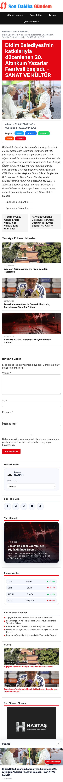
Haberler (6, 31)
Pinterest (20, 138)
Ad (4, 400)
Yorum (6, 373)
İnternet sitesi (9, 423)
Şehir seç (12, 480)
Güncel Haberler (15, 15)
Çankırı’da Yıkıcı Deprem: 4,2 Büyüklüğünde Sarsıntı (29, 626)
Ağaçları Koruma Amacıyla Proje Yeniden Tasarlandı (29, 617)
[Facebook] (7, 506)
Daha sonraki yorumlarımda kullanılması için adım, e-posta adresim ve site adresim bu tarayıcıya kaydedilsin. (31, 442)
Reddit (9, 138)
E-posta (7, 412)
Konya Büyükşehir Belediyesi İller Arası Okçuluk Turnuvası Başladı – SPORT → (43, 221)
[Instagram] (24, 506)
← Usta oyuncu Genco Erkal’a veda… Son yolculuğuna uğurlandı (12, 222)
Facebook (31, 133)
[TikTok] (40, 506)
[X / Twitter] (15, 506)
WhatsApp (44, 133)
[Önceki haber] (47, 526)
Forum (52, 15)
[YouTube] (32, 506)
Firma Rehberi (36, 15)
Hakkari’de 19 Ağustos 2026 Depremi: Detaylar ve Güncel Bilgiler (32, 630)
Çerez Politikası (31, 21)
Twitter (19, 133)
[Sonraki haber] (54, 526)
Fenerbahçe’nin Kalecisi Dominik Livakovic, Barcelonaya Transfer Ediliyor (31, 622)
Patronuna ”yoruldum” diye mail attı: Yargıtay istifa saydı (31, 635)
